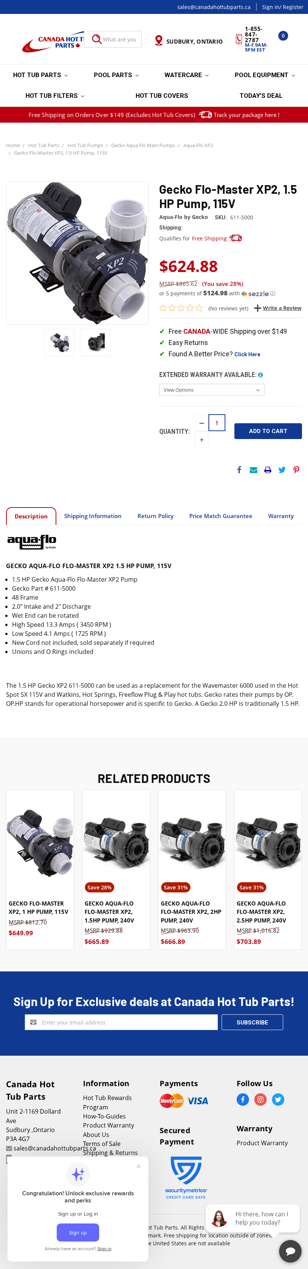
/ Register (291, 7)
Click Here (247, 354)
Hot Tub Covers (162, 95)
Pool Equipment (262, 75)
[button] (230, 293)
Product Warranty (108, 1125)
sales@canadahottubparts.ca (214, 7)
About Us (96, 1135)
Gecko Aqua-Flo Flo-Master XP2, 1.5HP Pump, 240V (109, 912)
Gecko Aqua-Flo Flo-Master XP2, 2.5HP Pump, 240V (261, 912)
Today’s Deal (261, 95)
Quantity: (174, 431)
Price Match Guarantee (220, 516)
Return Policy (155, 516)
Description (31, 516)
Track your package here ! (246, 115)
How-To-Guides (104, 1116)
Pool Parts (114, 75)
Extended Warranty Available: (208, 374)
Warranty (281, 516)
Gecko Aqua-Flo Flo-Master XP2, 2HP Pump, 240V (191, 912)
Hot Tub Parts (38, 75)
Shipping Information (93, 516)
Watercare (184, 75)
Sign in (270, 7)
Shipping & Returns (110, 1153)
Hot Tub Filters (52, 95)
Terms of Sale (102, 1144)
